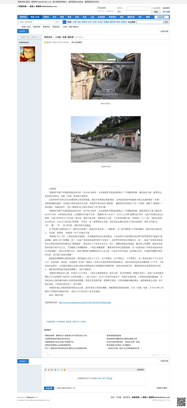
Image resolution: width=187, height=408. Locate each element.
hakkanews (24, 42)
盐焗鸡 (123, 22)
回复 (49, 355)
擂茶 (118, 22)
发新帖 (22, 31)
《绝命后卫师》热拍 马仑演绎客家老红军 (123, 348)
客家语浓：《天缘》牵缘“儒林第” (66, 27)
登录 (99, 378)
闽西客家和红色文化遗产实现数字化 (59, 342)
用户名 (119, 8)
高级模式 (140, 370)
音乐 (54, 17)
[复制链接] (79, 37)
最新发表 (131, 17)
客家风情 (36, 27)
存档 (112, 397)
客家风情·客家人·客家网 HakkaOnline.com (35, 2)
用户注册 (166, 12)
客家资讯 (23, 17)
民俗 (77, 17)
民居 (84, 17)
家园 (122, 17)
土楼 (74, 22)
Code (61, 369)
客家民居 (46, 27)
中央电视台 (60, 322)
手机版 (118, 397)
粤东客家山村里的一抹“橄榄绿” (119, 345)
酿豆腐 (113, 22)
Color (48, 369)
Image (52, 369)
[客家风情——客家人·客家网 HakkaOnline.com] (37, 6)
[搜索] (64, 22)
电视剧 (106, 22)
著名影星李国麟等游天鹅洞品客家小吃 (122, 339)
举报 (164, 355)
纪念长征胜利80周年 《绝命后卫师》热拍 (123, 342)
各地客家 (101, 17)
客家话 (46, 17)
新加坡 (68, 322)
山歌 (79, 22)
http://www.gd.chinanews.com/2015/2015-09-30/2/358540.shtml (85, 302)
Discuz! (30, 397)
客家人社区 (35, 17)
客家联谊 (112, 17)
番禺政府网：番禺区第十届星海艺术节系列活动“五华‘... (67, 336)
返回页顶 (126, 397)
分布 (94, 22)
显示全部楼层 (76, 42)
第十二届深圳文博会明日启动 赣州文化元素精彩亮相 (66, 348)
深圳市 (83, 322)
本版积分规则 (161, 388)
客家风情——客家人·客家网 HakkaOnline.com (18, 27)
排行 (140, 17)
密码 (119, 12)
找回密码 (166, 8)
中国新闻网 (50, 322)
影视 (62, 17)
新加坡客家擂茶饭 (114, 336)
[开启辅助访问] (169, 2)
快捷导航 (160, 17)
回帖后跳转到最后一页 (66, 388)
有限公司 (76, 322)
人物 (92, 17)
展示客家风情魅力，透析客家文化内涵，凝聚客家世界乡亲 (76, 2)
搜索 (57, 22)
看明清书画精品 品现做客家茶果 (58, 345)
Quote (58, 369)
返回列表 (164, 31)
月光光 (100, 22)
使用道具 (155, 355)
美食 (69, 17)
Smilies (64, 369)
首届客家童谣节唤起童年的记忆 (57, 339)
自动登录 (157, 8)
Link (55, 369)
